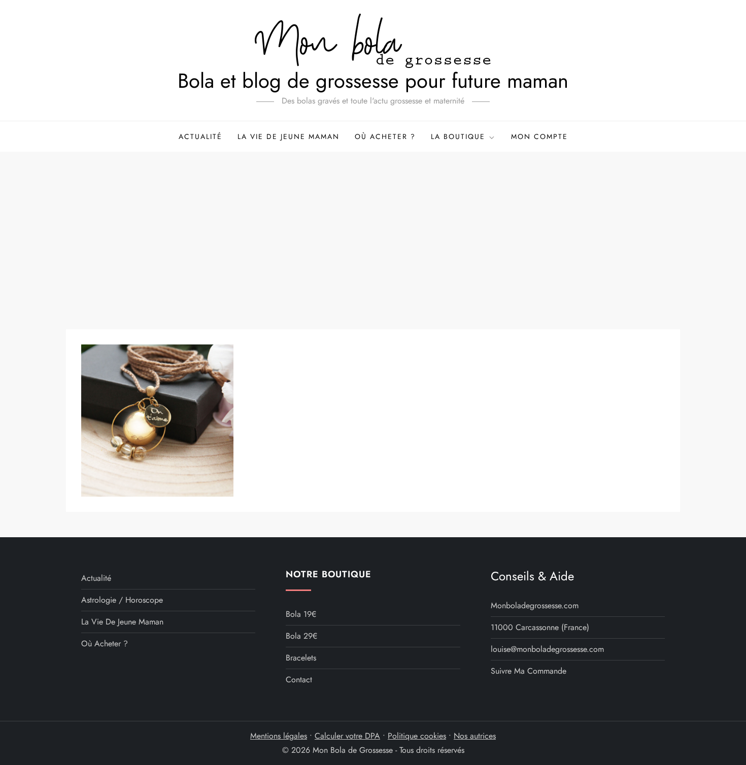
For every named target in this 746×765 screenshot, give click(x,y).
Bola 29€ (301, 636)
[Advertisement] (373, 228)
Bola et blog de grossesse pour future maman (373, 80)
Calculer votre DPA (347, 736)
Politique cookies (417, 736)
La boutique (458, 136)
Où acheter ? (385, 136)
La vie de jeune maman (289, 136)
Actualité (200, 136)
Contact (299, 679)
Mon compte (539, 136)
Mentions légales (278, 736)
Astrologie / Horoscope (122, 600)
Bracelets (301, 658)
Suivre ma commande (528, 671)
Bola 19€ (301, 614)
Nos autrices (475, 736)
